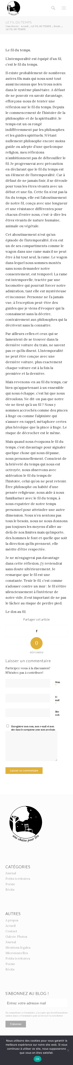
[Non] (68, 1050)
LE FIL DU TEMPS (18, 22)
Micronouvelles (16, 953)
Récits (9, 889)
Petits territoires (17, 879)
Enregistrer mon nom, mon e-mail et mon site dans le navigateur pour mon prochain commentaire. (33, 730)
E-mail (57, 700)
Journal (10, 873)
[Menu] (64, 8)
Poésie (10, 884)
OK (38, 1059)
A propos (11, 920)
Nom (57, 684)
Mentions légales (17, 947)
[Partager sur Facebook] (36, 631)
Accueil (10, 926)
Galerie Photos (16, 937)
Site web (57, 713)
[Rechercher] (52, 8)
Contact (11, 931)
